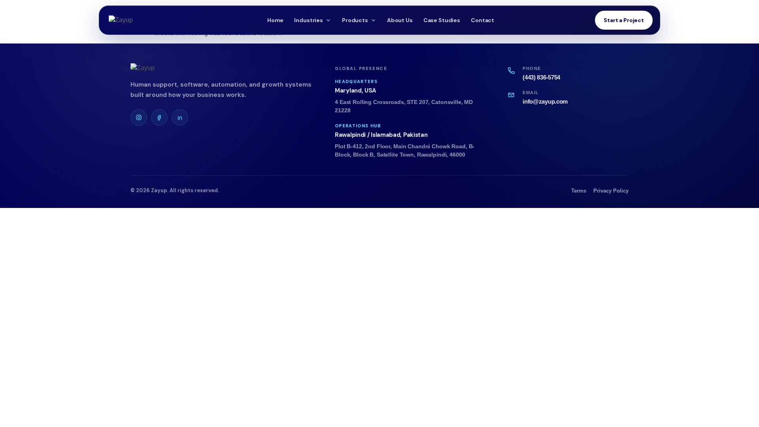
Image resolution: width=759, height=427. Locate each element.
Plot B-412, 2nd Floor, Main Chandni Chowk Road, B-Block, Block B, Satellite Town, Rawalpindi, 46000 (404, 151)
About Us (400, 20)
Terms (578, 190)
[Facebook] (159, 117)
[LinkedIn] (180, 117)
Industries (308, 20)
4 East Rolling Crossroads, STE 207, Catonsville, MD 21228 (404, 106)
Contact (482, 20)
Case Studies (441, 20)
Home (275, 20)
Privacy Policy (611, 190)
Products (355, 20)
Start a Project (624, 20)
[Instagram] (138, 117)
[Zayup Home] (138, 20)
